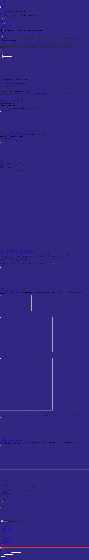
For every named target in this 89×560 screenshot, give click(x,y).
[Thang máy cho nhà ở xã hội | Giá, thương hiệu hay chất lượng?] (16, 311)
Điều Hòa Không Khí (5, 27)
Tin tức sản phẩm (7, 541)
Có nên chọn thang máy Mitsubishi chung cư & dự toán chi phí (13, 354)
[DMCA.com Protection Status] (4, 521)
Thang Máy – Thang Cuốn (6, 25)
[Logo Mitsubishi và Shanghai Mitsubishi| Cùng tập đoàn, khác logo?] (15, 437)
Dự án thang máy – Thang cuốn (7, 32)
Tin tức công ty (4, 13)
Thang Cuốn (4, 2)
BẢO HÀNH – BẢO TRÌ (8, 538)
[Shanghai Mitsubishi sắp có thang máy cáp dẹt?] (15, 287)
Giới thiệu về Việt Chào (6, 20)
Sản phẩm (3, 23)
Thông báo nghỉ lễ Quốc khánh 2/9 (7, 413)
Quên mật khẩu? (2, 558)
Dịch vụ (3, 36)
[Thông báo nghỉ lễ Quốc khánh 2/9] (26, 410)
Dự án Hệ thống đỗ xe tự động (7, 33)
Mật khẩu (2, 554)
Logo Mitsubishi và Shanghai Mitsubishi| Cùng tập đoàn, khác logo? (14, 440)
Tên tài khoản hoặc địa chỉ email (5, 552)
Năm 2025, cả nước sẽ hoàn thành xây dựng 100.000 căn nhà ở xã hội (18, 81)
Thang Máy (4, 1)
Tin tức (1, 13)
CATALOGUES (5, 28)
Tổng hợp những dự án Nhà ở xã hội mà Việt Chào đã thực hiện (17, 134)
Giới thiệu (3, 18)
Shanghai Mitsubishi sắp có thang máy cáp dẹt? (10, 290)
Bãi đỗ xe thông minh (5, 3)
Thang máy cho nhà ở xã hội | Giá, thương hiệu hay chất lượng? (13, 314)
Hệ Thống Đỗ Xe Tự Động (6, 26)
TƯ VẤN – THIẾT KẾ (8, 536)
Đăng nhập (2, 556)
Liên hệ (3, 543)
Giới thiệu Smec (4, 21)
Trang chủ (1, 11)
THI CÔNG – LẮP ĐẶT (6, 39)
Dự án (3, 532)
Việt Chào (10, 254)
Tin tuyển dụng (6, 542)
